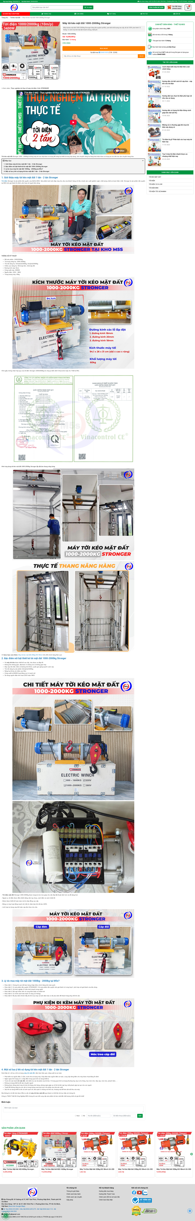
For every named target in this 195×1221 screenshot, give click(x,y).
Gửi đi (142, 56)
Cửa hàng (79, 14)
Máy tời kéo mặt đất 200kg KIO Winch (30, 655)
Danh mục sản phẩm (11, 14)
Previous (3, 1154)
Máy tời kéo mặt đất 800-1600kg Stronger (57, 1169)
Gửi (140, 1116)
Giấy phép (70, 1200)
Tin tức (145, 14)
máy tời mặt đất (29, 1073)
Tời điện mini (153, 188)
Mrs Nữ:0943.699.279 (28, 1209)
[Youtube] (139, 1192)
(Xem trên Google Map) (16, 1206)
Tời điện (4, 181)
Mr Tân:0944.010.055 (11, 1209)
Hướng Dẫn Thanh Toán (107, 1194)
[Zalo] (144, 1192)
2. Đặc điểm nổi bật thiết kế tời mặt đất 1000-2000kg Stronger (26, 166)
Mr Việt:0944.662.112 (45, 1209)
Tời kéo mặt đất (15, 17)
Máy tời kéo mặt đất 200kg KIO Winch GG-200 (97, 1169)
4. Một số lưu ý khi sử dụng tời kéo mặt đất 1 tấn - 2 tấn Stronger (26, 171)
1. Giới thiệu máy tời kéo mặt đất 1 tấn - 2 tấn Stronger (23, 164)
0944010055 (104, 52)
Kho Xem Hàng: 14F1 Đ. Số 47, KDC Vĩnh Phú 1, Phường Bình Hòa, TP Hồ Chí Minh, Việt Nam (166, 1)
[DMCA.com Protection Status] (136, 1211)
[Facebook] (134, 1192)
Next (191, 1154)
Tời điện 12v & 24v (155, 184)
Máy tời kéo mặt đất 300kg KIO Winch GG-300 (174, 1169)
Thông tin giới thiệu (73, 1191)
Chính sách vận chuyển (74, 1197)
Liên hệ (177, 14)
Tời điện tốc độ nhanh (157, 191)
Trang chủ (47, 14)
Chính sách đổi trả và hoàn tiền (109, 1197)
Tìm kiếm (89, 7)
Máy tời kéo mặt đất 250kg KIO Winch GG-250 (135, 1169)
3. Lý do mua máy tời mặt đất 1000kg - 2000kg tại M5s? (23, 169)
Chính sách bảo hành (74, 1194)
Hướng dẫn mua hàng (106, 1191)
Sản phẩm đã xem (156, 7)
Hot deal (112, 14)
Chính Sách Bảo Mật (106, 1200)
